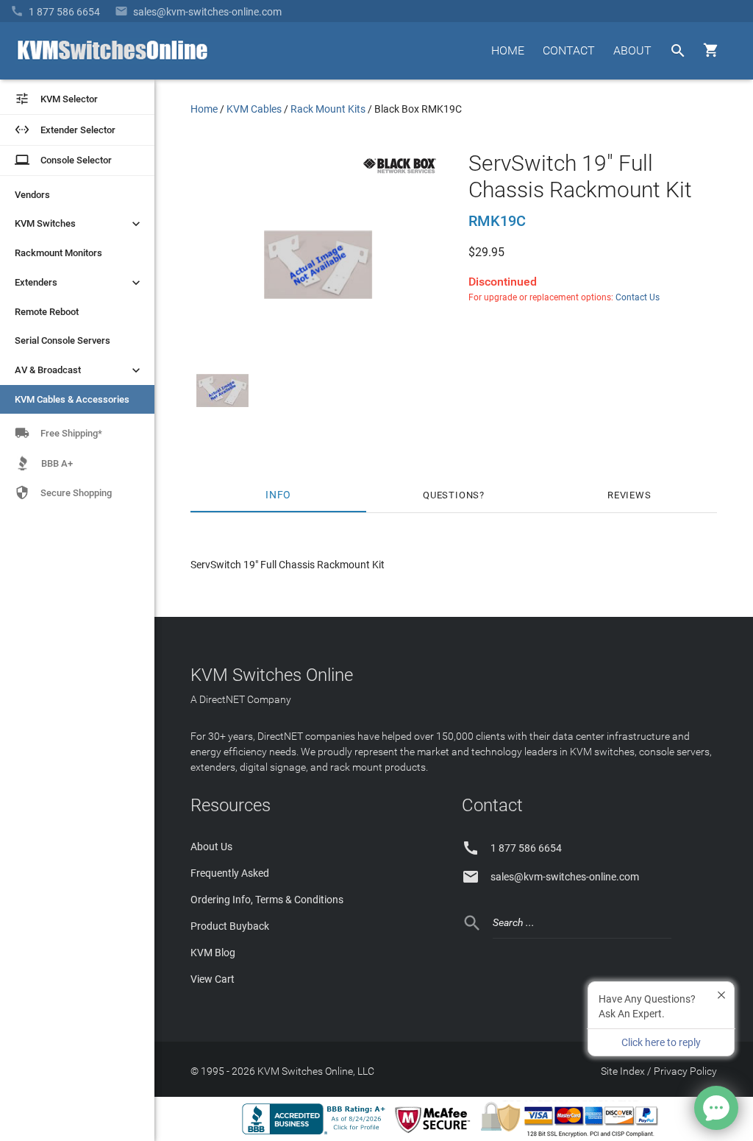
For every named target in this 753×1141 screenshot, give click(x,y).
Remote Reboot (47, 311)
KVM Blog (212, 952)
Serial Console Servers (62, 340)
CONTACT (569, 50)
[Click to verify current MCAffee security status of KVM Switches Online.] (435, 1134)
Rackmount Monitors (58, 252)
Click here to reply (661, 1042)
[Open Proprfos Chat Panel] (716, 1108)
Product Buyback (229, 926)
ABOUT (632, 50)
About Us (211, 846)
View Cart (212, 979)
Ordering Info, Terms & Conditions (266, 899)
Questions (451, 495)
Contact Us (637, 297)
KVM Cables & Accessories (72, 399)
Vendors (32, 194)
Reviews (629, 495)
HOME (507, 50)
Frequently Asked (229, 873)
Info (278, 495)
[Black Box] (399, 176)
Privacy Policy (685, 1071)
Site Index (623, 1071)
